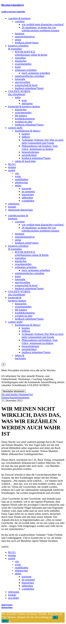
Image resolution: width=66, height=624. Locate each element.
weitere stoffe (15, 321)
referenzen (13, 591)
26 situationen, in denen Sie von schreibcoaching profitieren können (40, 229)
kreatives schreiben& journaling (18, 247)
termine (12, 555)
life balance (21, 309)
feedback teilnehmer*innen (29, 288)
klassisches (21, 261)
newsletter (13, 597)
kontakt (12, 594)
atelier (18, 573)
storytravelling (22, 282)
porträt (11, 558)
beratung (19, 233)
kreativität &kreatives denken (17, 299)
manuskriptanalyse (25, 236)
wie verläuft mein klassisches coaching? (43, 224)
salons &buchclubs (20, 357)
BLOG (12, 552)
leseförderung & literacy (28, 324)
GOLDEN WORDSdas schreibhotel (19, 293)
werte (18, 564)
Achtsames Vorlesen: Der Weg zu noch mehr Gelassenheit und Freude (42, 336)
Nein (5, 621)
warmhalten (28, 588)
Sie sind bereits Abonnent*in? (17, 394)
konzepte (26, 576)
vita (17, 561)
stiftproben (27, 585)
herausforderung (30, 346)
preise (18, 239)
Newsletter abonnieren (13, 391)
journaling (20, 258)
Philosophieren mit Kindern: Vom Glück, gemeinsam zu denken (40, 342)
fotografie (20, 279)
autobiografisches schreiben (29, 273)
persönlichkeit (29, 349)
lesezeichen (28, 582)
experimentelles (23, 264)
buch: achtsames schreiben (36, 270)
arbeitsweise (21, 570)
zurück (5, 546)
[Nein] (9, 621)
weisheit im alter (23, 315)
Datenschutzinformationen (15, 397)
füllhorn (26, 331)
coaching (20, 221)
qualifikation (21, 567)
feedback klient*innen (26, 242)
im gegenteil (28, 579)
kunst (18, 276)
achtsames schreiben (26, 267)
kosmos (26, 328)
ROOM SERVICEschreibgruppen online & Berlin (32, 253)
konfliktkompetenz (25, 312)
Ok (55, 617)
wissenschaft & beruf (26, 285)
